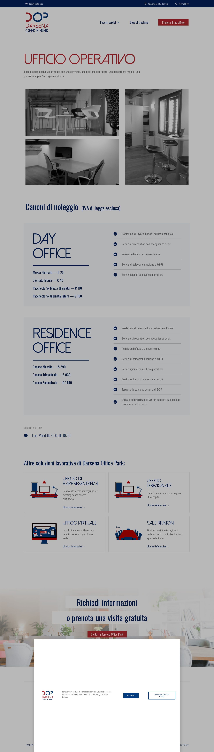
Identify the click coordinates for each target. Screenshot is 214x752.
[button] (131, 695)
